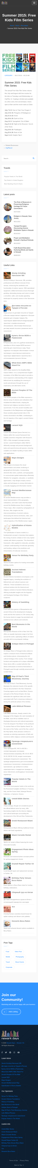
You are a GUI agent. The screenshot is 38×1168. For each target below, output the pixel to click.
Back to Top (18, 1165)
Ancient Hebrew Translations (19, 571)
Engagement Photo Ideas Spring (23, 850)
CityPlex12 (9, 148)
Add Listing (13, 1012)
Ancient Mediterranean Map (21, 491)
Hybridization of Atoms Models (22, 526)
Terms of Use (13, 1160)
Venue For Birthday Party (23, 555)
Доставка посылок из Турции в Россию (21, 307)
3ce (13, 907)
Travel (8, 962)
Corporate (9, 967)
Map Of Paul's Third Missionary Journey (20, 677)
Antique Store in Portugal (23, 644)
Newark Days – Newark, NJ (15, 1043)
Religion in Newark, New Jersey (23, 217)
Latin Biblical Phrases (21, 706)
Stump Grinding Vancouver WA (19, 274)
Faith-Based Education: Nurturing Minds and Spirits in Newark (23, 250)
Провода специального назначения (22, 742)
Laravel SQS (17, 425)
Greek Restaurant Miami (22, 821)
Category (8, 75)
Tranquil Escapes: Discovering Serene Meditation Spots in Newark (24, 228)
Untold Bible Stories (20, 799)
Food (7, 951)
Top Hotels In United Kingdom (13, 180)
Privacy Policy (24, 1160)
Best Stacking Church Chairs (13, 184)
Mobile (8, 957)
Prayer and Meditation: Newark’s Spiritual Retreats (23, 239)
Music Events (19, 962)
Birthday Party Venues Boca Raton (21, 879)
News (17, 25)
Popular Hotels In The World (13, 176)
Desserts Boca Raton (21, 921)
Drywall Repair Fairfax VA (23, 864)
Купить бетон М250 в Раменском (21, 337)
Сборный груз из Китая (22, 892)
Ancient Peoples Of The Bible (22, 391)
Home (12, 25)
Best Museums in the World (21, 625)
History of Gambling (20, 602)
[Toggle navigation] (34, 3)
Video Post (18, 951)
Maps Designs (18, 458)
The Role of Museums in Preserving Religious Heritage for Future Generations (22, 205)
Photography (20, 957)
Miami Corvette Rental (21, 835)
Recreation (24, 25)
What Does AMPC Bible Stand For (22, 364)
